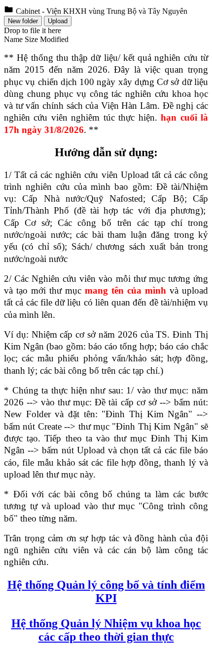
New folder (23, 21)
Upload (58, 21)
